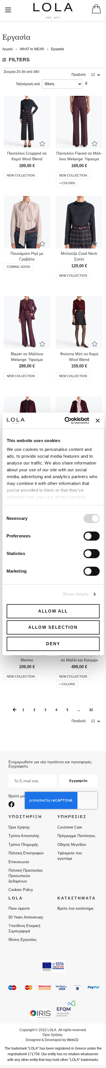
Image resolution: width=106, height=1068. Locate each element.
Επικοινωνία (18, 862)
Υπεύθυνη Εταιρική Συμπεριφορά (24, 928)
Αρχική (8, 49)
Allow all (53, 611)
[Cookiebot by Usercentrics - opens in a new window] (66, 420)
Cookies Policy (20, 890)
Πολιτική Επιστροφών (26, 853)
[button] (42, 143)
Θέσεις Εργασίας (22, 939)
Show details (75, 594)
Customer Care (69, 827)
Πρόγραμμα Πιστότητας (76, 836)
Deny (53, 643)
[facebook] (12, 804)
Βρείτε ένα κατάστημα (75, 908)
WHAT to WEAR (32, 49)
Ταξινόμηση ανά (28, 84)
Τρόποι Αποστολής (23, 836)
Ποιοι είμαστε (19, 908)
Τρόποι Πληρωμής (23, 844)
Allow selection (53, 627)
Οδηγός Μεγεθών (71, 844)
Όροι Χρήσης (19, 827)
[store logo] (53, 10)
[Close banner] (97, 420)
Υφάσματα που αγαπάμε (69, 856)
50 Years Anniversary (25, 917)
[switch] (91, 536)
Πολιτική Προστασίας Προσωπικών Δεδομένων (25, 875)
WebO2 (73, 1040)
